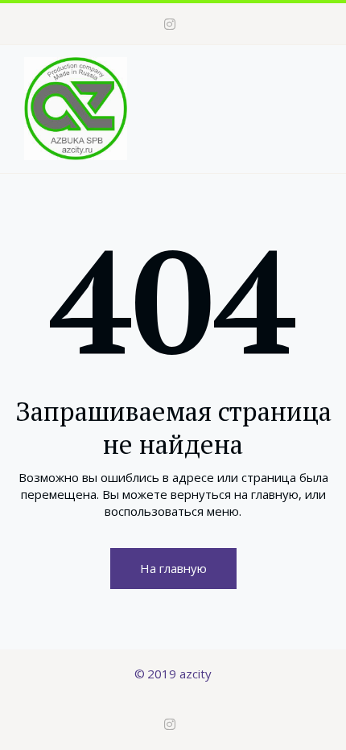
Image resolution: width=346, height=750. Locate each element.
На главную (173, 568)
